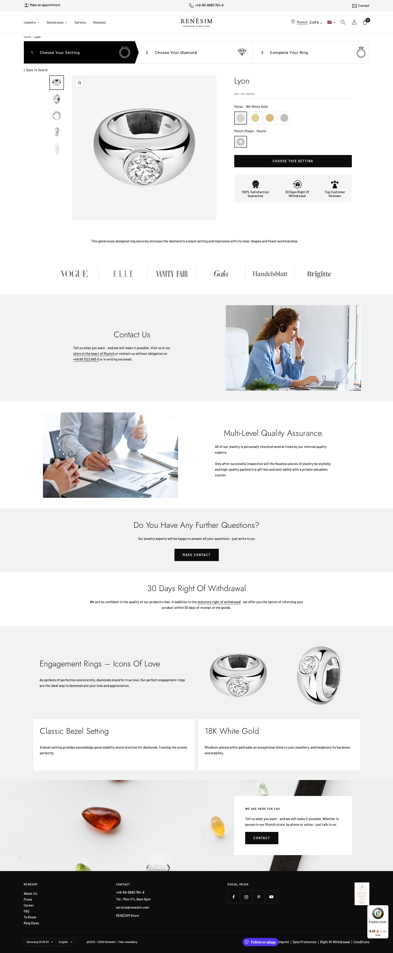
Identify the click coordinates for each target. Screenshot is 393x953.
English (330, 22)
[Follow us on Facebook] (233, 897)
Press (28, 899)
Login (354, 22)
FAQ (26, 911)
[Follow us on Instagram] (246, 897)
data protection (305, 942)
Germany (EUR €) (38, 942)
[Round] (240, 142)
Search (343, 22)
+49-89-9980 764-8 (209, 5)
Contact (363, 6)
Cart (367, 20)
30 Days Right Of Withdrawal (297, 194)
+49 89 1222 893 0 (86, 359)
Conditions (361, 942)
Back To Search (37, 70)
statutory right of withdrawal (219, 602)
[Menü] (385, 908)
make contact (197, 555)
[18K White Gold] (240, 118)
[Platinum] (284, 118)
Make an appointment (45, 5)
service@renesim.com (132, 907)
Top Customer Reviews (335, 194)
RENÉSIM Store (127, 915)
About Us (30, 893)
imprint (283, 942)
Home (27, 37)
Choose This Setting (293, 161)
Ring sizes (31, 923)
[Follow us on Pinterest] (258, 897)
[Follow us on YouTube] (271, 897)
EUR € (314, 22)
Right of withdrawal (335, 942)
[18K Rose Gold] (269, 118)
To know (30, 917)
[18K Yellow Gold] (255, 118)
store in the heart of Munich (93, 353)
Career (29, 905)
